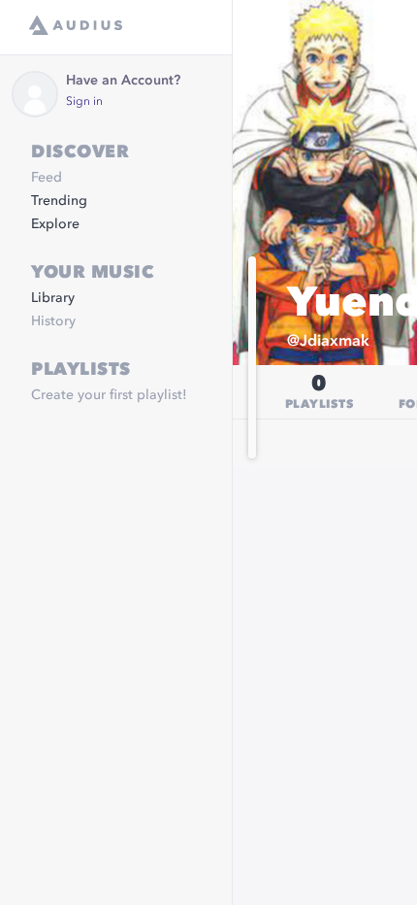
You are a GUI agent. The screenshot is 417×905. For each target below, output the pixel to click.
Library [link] (53, 298)
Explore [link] (55, 224)
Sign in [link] (84, 102)
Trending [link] (59, 201)
